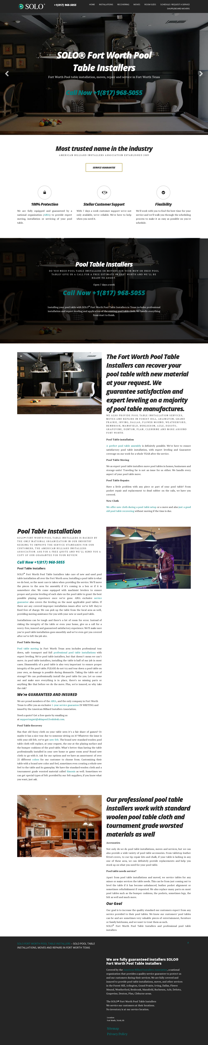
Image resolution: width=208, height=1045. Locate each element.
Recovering (123, 4)
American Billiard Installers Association (145, 969)
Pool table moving (28, 648)
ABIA (47, 214)
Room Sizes (150, 4)
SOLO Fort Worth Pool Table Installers (44, 943)
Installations (106, 4)
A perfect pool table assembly (123, 445)
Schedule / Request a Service (175, 4)
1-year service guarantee (65, 705)
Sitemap (113, 1028)
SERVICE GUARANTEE (104, 167)
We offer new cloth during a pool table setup (131, 507)
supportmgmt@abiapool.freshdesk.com (42, 719)
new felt (54, 739)
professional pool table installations (75, 652)
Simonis (71, 771)
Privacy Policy (117, 1034)
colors (35, 759)
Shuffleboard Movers (178, 8)
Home (92, 4)
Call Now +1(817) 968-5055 (104, 292)
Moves (137, 4)
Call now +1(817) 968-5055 (104, 92)
